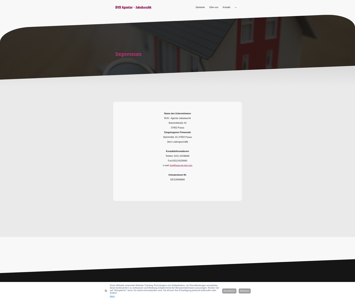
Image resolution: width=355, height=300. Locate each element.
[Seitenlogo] (134, 11)
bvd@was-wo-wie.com (181, 165)
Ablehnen (244, 291)
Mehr (112, 296)
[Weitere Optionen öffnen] (236, 7)
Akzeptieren (229, 291)
